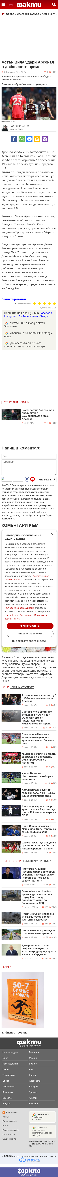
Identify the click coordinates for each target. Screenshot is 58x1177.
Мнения (33, 1058)
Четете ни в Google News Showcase (40, 1117)
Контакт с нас (8, 1134)
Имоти (5, 1069)
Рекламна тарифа (10, 1130)
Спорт (11, 14)
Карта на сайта (9, 1121)
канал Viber (37, 316)
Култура (33, 1086)
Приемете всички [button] (30, 625)
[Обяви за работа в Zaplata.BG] (29, 1172)
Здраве (33, 1092)
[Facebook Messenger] (29, 139)
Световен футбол (29, 14)
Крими (32, 1075)
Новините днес (10, 1052)
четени (16, 861)
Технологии (8, 1075)
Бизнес (33, 1063)
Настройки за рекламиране (19, 608)
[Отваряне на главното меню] (3, 4)
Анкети (33, 1098)
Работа (5, 1125)
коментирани (32, 861)
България (34, 1052)
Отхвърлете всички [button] (30, 633)
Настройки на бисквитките (18, 615)
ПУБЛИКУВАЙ (46, 479)
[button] (29, 641)
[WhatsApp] (22, 139)
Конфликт (7, 1092)
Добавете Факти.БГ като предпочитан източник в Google (42, 1131)
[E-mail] (37, 139)
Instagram (10, 316)
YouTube (23, 316)
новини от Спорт (22, 687)
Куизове (33, 1103)
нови (47, 861)
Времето (7, 1098)
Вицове (6, 1103)
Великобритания (14, 299)
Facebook (46, 313)
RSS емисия (11, 1112)
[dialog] (28, 588)
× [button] (51, 534)
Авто (31, 1069)
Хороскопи (34, 1080)
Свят (5, 1058)
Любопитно (8, 1086)
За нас (5, 1117)
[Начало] (29, 5)
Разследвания (10, 1063)
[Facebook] (14, 139)
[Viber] (45, 139)
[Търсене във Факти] (54, 4)
